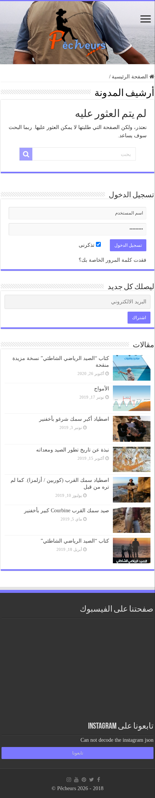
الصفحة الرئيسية (130, 77)
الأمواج (101, 389)
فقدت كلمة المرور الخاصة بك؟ (112, 260)
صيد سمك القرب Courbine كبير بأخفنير (66, 510)
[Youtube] (76, 779)
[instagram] (69, 779)
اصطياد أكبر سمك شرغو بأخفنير (74, 419)
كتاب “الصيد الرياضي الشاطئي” (75, 541)
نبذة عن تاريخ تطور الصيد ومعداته (72, 450)
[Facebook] (98, 779)
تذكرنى (87, 245)
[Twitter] (91, 779)
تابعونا (77, 753)
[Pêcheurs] (77, 31)
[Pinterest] (84, 779)
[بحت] (26, 154)
